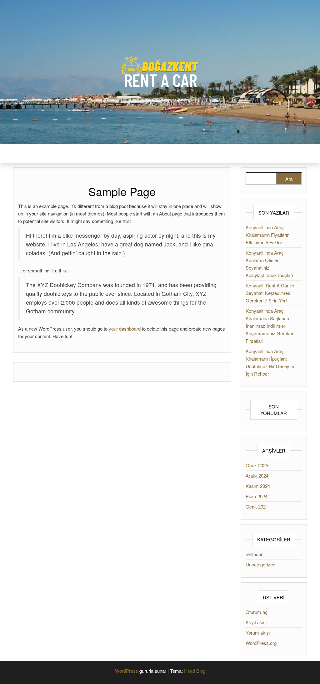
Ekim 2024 (257, 496)
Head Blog (194, 670)
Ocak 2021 (257, 506)
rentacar (254, 554)
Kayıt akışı (256, 622)
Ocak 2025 (257, 465)
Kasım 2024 (258, 486)
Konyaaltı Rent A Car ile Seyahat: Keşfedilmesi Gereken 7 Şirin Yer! (270, 293)
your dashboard (125, 328)
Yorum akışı (258, 632)
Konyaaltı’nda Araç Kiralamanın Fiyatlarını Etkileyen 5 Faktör (268, 235)
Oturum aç (257, 612)
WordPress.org (261, 643)
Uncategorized (260, 564)
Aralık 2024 (257, 475)
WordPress (126, 670)
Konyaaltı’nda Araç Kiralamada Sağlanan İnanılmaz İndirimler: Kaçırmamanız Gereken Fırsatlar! (270, 325)
